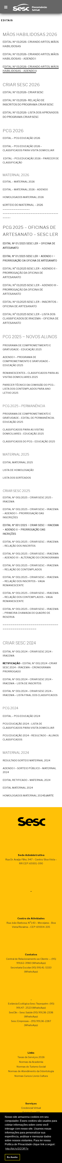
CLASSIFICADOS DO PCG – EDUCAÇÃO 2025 (29, 441)
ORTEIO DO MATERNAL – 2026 (23, 204)
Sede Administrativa (31, 855)
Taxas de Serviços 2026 (31, 1057)
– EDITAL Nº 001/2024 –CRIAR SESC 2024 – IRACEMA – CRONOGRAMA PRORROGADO (30, 667)
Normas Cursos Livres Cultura (31, 1076)
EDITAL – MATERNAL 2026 (19, 181)
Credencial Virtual (31, 1108)
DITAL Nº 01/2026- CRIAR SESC (23, 92)
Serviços (31, 1103)
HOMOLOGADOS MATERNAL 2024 (23, 795)
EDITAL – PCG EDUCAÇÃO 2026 (21, 138)
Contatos (31, 954)
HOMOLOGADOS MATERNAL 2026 (23, 197)
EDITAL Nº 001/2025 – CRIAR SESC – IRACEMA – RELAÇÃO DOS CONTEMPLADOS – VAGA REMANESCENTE (31, 597)
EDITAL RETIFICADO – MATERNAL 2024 (26, 780)
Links (31, 1052)
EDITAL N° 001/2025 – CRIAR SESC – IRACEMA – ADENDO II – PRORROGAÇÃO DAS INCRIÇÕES (31, 529)
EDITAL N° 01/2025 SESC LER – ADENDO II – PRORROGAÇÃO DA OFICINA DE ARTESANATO (30, 273)
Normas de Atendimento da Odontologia (31, 1071)
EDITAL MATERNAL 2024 (18, 787)
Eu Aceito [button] (12, 1157)
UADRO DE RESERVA (31, 613)
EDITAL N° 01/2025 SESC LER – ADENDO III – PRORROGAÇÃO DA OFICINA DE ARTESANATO (30, 289)
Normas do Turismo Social (31, 1066)
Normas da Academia (31, 1061)
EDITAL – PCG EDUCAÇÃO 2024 (21, 716)
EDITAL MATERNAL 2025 (18, 462)
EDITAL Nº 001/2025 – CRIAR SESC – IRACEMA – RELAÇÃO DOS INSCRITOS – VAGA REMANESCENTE (31, 581)
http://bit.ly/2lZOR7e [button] (16, 1148)
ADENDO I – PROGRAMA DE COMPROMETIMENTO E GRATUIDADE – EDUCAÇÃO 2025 (26, 361)
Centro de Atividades (31, 918)
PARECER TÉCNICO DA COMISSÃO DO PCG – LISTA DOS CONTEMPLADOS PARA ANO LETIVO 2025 (29, 389)
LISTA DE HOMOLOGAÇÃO (18, 470)
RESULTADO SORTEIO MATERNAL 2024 (26, 760)
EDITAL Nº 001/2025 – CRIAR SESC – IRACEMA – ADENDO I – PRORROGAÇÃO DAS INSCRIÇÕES (31, 513)
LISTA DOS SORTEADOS (17, 477)
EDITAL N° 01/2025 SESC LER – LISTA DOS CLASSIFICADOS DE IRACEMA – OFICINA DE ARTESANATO (31, 318)
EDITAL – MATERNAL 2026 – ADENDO (25, 189)
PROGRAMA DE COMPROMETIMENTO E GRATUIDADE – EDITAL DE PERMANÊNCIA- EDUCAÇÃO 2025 (29, 417)
